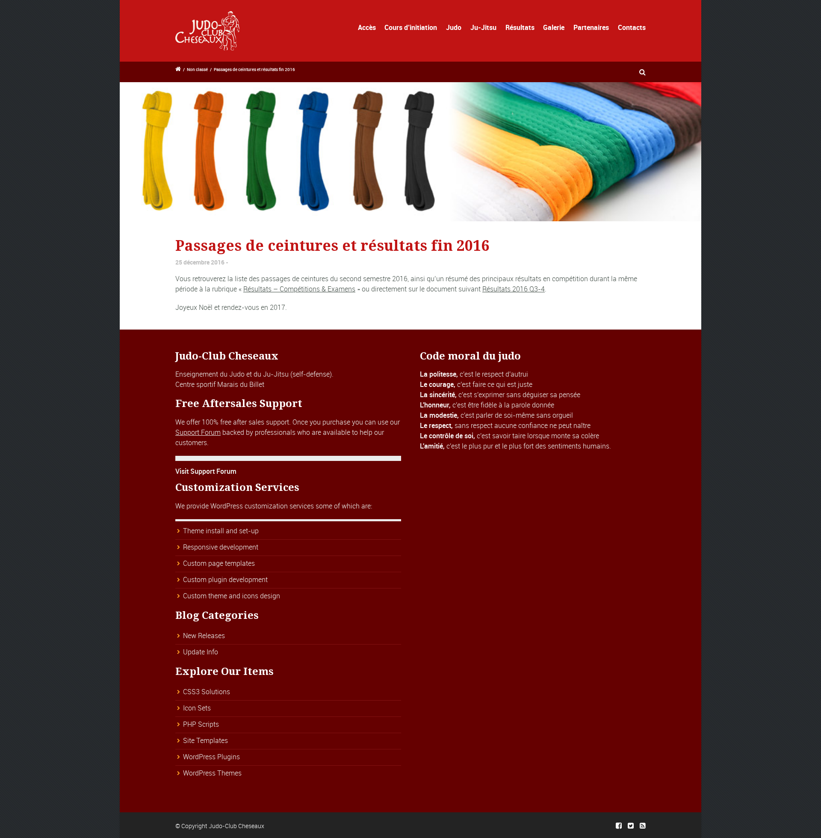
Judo (453, 27)
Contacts (632, 27)
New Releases (204, 635)
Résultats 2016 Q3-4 (513, 289)
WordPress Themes (212, 773)
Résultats (520, 27)
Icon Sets (197, 708)
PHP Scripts (201, 724)
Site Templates (205, 740)
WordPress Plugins (211, 756)
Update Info (200, 652)
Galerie (553, 27)
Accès (367, 27)
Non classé (197, 69)
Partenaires (591, 27)
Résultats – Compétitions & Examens (299, 289)
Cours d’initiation (410, 27)
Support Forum (198, 432)
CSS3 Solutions (206, 691)
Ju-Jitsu (483, 27)
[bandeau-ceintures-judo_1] (410, 151)
